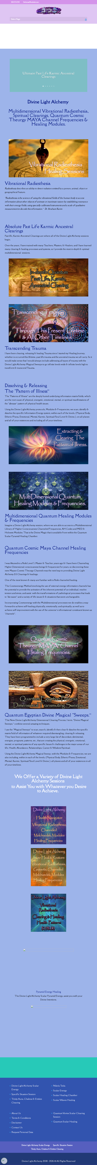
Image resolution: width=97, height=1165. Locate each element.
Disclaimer (16, 1122)
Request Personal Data (22, 1132)
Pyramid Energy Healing (48, 991)
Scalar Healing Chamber (65, 1095)
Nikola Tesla (59, 1085)
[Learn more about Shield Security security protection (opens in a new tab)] (4, 1161)
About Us (16, 1113)
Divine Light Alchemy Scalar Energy (36, 1145)
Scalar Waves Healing (64, 1100)
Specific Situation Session (23, 1094)
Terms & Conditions (21, 1117)
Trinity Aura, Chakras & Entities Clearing (47, 1149)
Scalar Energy (60, 1090)
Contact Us (16, 1127)
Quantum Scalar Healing (65, 1121)
